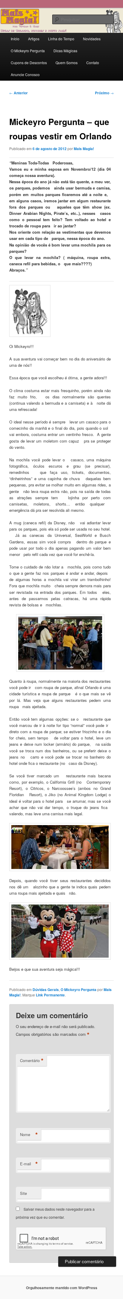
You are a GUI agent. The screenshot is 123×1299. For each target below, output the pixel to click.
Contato (92, 62)
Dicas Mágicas (65, 50)
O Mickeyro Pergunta (28, 50)
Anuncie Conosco (25, 74)
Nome (29, 1134)
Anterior (18, 92)
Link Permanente (50, 995)
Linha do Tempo (61, 38)
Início (15, 38)
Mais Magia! (84, 148)
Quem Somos (67, 62)
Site (23, 1193)
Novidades (92, 38)
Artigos (33, 38)
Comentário (32, 1060)
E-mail (29, 1164)
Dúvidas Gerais (46, 989)
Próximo (104, 92)
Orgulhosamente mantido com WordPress (61, 1287)
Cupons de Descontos (29, 62)
